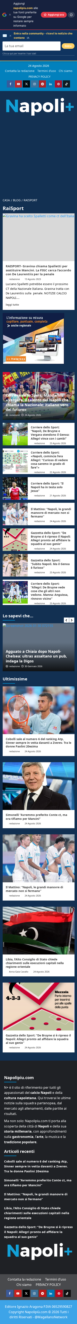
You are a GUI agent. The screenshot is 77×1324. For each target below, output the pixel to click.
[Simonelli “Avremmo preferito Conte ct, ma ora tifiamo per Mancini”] (39, 786)
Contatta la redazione (19, 71)
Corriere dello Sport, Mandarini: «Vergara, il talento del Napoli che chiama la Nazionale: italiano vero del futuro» (37, 402)
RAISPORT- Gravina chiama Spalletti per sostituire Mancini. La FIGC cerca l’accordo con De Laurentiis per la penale (38, 270)
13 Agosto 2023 (33, 279)
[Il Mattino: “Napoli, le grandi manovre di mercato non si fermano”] (15, 514)
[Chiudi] (10, 15)
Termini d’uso (46, 71)
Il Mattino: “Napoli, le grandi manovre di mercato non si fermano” (51, 512)
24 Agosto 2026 (33, 414)
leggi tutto (12, 304)
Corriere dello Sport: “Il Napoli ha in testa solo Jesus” (47, 487)
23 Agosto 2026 (58, 443)
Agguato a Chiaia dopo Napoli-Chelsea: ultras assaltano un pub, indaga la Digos (36, 656)
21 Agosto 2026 (58, 495)
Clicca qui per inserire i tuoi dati (19, 53)
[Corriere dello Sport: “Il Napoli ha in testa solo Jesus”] (15, 488)
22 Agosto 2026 (58, 472)
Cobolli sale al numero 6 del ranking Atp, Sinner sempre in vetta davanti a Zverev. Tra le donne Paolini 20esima (38, 742)
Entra (68, 46)
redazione (14, 279)
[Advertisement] (38, 155)
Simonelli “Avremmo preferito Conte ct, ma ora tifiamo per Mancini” (36, 816)
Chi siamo (65, 71)
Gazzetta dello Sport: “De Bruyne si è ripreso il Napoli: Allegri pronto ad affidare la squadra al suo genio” (51, 538)
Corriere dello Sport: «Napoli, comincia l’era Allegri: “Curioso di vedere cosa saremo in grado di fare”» (49, 459)
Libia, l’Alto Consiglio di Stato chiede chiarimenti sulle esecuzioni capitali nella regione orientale (35, 963)
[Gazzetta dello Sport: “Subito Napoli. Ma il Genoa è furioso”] (15, 565)
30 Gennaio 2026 (33, 666)
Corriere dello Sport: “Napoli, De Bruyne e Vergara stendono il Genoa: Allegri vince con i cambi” (50, 432)
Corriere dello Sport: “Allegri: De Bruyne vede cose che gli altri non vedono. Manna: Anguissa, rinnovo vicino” (49, 591)
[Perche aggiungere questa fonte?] (71, 14)
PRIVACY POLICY (40, 76)
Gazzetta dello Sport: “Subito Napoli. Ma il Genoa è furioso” (50, 564)
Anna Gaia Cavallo (18, 971)
